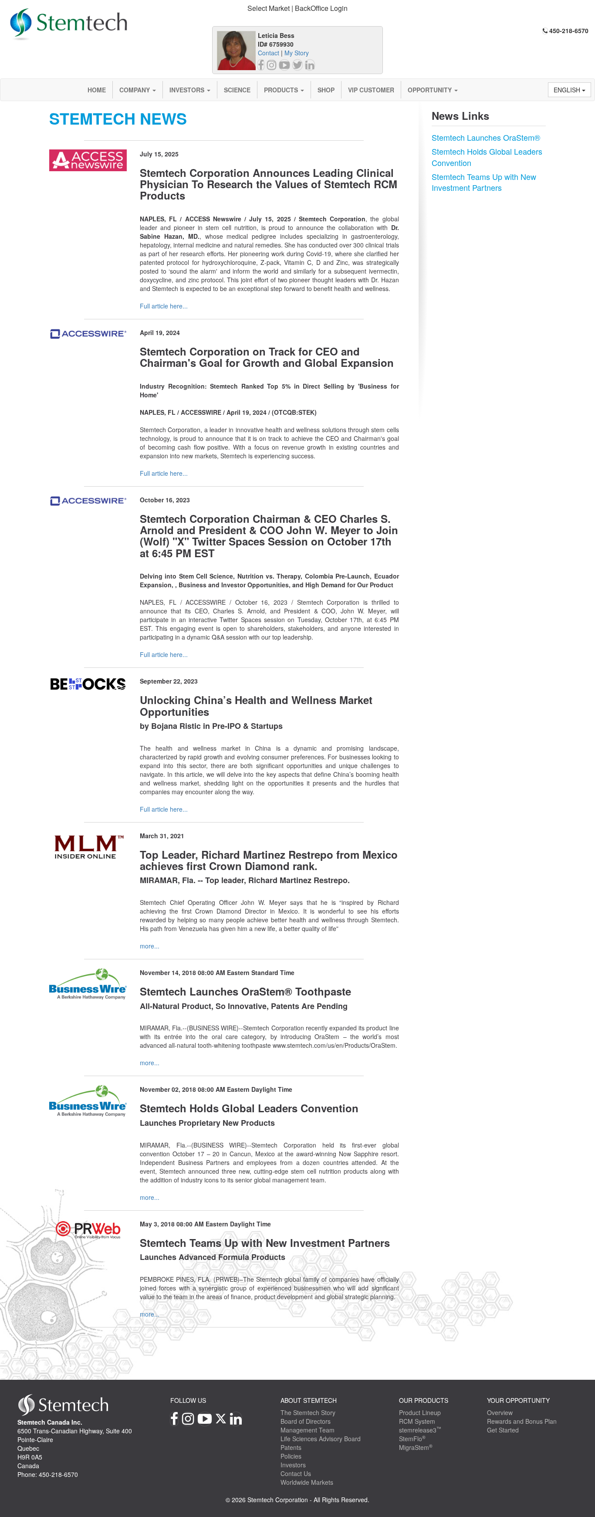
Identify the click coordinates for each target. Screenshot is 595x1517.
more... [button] (149, 945)
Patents (291, 1447)
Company (135, 89)
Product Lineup (420, 1412)
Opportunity (430, 89)
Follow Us (188, 1400)
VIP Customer (371, 89)
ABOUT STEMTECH (309, 1400)
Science (237, 89)
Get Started (503, 1430)
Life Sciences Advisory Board (321, 1438)
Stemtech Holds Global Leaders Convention (487, 157)
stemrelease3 (420, 1430)
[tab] (298, 8)
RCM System (417, 1421)
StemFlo (412, 1438)
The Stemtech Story (308, 1412)
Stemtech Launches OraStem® (486, 137)
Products (282, 89)
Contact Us (296, 1473)
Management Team (308, 1430)
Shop (326, 89)
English (568, 89)
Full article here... (164, 305)
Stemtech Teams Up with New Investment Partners (484, 182)
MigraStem (416, 1447)
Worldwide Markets (307, 1482)
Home (97, 89)
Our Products (423, 1400)
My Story (296, 52)
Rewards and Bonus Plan (522, 1421)
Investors (187, 89)
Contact (268, 52)
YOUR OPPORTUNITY (518, 1400)
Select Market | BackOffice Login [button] (297, 8)
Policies (291, 1456)
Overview (500, 1412)
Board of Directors (306, 1421)
